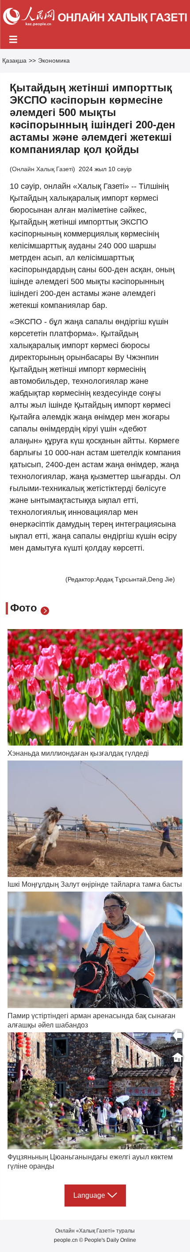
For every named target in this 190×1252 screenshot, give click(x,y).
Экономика (54, 60)
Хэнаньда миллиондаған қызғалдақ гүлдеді (78, 753)
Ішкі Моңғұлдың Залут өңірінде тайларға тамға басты (95, 884)
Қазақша (14, 60)
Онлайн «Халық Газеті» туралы (95, 1231)
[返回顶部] (177, 1057)
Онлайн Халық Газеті (42, 168)
